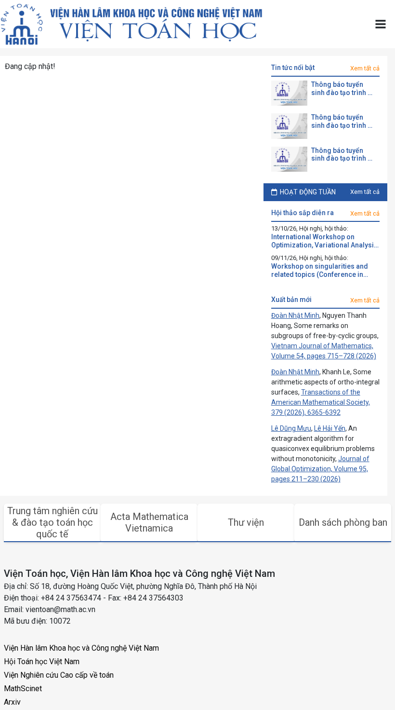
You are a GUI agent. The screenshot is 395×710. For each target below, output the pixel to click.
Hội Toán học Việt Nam (41, 661)
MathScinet (23, 688)
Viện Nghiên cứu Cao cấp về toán (59, 675)
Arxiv (12, 702)
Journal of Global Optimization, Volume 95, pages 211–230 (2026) (320, 469)
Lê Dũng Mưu (291, 428)
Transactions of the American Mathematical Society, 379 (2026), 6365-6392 (320, 402)
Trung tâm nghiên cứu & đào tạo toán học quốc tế (52, 522)
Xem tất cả (365, 68)
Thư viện (246, 522)
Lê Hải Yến (329, 428)
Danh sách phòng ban (343, 522)
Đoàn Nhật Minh (295, 315)
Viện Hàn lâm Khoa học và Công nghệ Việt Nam (81, 648)
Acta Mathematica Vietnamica (149, 522)
